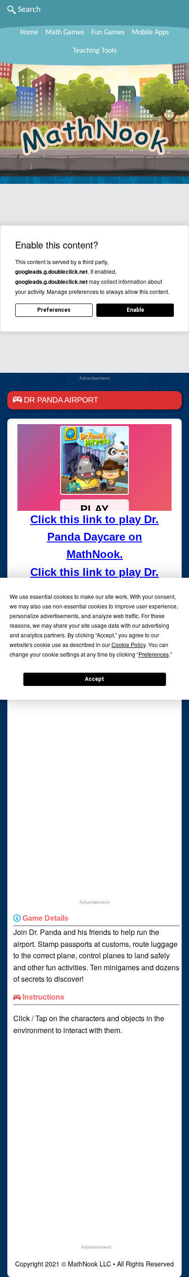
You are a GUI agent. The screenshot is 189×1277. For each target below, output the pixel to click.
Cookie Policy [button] (128, 644)
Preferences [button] (154, 654)
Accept (94, 679)
